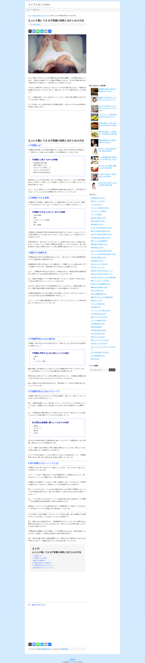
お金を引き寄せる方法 (98, 333)
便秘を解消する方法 (97, 261)
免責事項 (72, 659)
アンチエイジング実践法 (98, 211)
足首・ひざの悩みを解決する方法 (101, 251)
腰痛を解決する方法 (97, 247)
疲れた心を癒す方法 (97, 290)
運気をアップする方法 (98, 337)
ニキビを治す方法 (96, 204)
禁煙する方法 (95, 359)
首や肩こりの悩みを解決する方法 (101, 234)
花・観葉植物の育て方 (98, 355)
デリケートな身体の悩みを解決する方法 (103, 254)
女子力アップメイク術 (98, 267)
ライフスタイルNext (39, 4)
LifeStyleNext (36, 24)
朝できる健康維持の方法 (98, 294)
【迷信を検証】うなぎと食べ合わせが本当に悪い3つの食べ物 (107, 125)
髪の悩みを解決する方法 (98, 218)
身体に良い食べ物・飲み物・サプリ (102, 274)
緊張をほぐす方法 (96, 300)
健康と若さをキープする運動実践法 (102, 297)
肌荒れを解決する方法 (44, 649)
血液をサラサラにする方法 (99, 317)
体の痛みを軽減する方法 (98, 257)
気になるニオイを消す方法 (99, 264)
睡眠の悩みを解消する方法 (99, 287)
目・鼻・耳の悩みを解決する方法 (101, 227)
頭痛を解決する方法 (97, 224)
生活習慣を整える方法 (98, 323)
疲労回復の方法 (96, 307)
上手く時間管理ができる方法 (100, 352)
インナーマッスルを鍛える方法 (100, 310)
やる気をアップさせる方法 (99, 343)
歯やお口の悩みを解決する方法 (100, 231)
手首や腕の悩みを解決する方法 (100, 237)
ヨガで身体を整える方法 (98, 314)
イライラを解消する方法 (98, 320)
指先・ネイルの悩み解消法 (99, 241)
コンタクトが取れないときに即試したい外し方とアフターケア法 (107, 108)
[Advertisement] (57, 125)
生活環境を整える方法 (98, 198)
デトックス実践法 (96, 214)
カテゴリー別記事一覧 (33, 10)
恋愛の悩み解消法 (96, 327)
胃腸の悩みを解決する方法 (99, 244)
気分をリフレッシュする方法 (100, 340)
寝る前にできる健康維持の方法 (100, 284)
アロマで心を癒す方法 (98, 304)
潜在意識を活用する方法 (98, 330)
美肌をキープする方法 (98, 201)
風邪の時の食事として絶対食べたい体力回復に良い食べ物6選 (107, 134)
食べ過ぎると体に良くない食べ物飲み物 (103, 277)
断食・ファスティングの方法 (100, 280)
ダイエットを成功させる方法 (100, 208)
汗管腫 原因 (64, 649)
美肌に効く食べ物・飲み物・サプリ (102, 271)
